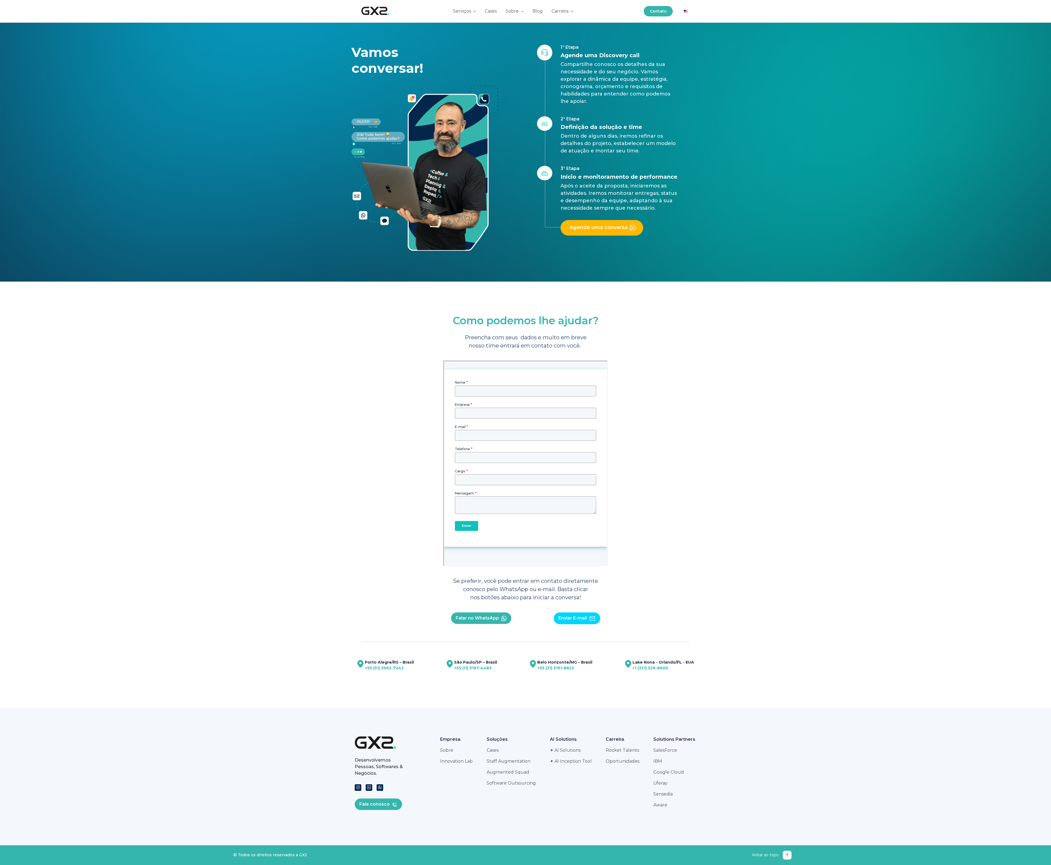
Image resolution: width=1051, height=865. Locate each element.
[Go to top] (787, 855)
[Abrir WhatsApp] (1037, 851)
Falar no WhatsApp (477, 618)
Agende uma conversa (599, 227)
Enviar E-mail (572, 618)
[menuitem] (464, 11)
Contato (658, 11)
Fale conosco (374, 804)
